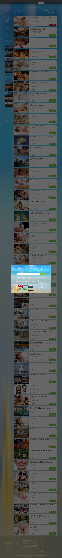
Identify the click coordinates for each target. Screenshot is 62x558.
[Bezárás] (51, 264)
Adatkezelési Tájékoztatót (21, 277)
